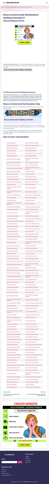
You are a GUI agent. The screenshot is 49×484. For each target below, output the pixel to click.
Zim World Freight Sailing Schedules (32, 387)
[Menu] (46, 2)
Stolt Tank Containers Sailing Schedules (33, 303)
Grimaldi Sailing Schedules (12, 324)
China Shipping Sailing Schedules (14, 206)
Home (3, 7)
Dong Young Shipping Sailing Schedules (15, 261)
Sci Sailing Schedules (29, 253)
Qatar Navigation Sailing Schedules (32, 228)
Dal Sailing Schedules (11, 242)
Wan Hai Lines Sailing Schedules (32, 362)
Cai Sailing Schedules (11, 184)
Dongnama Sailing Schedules (13, 267)
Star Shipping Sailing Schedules (31, 299)
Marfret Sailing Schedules (30, 148)
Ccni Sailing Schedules (11, 200)
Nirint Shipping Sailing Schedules (32, 181)
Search (20, 462)
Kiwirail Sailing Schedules (12, 360)
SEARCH (4, 459)
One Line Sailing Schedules (30, 197)
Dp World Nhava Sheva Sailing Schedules (15, 270)
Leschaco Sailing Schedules (12, 370)
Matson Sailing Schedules (30, 155)
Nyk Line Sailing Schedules (30, 187)
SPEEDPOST (27, 462)
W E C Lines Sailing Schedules (31, 360)
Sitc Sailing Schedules (29, 282)
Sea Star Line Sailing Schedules (31, 258)
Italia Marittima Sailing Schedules (14, 354)
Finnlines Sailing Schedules (12, 292)
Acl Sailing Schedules (11, 142)
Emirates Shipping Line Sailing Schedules (15, 279)
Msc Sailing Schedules (29, 174)
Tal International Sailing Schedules (32, 314)
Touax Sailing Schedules (30, 331)
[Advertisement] (24, 54)
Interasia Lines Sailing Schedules (13, 347)
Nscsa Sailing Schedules (30, 184)
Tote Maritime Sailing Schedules (32, 329)
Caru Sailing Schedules (11, 197)
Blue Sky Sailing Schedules (12, 174)
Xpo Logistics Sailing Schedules (31, 379)
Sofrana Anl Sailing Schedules (31, 287)
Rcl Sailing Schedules (29, 231)
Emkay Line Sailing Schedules (13, 282)
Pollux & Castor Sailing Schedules (32, 223)
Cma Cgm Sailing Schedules (12, 209)
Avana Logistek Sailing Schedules (14, 162)
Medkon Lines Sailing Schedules (31, 162)
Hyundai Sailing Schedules (12, 344)
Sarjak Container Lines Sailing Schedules (33, 250)
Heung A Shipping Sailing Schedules (14, 339)
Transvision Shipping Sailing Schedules (33, 344)
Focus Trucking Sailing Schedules (13, 303)
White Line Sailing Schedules (31, 370)
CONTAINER (27, 460)
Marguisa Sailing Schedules (30, 150)
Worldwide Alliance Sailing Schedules (33, 376)
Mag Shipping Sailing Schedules (31, 142)
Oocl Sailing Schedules (30, 200)
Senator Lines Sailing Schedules (32, 270)
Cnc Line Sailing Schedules (12, 212)
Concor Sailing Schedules (12, 218)
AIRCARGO (27, 458)
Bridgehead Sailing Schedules (13, 179)
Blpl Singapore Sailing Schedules (13, 171)
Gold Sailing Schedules (11, 314)
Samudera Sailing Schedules (31, 248)
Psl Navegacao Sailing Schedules (32, 226)
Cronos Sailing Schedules (12, 228)
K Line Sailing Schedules (12, 362)
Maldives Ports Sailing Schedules (32, 145)
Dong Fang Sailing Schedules (13, 258)
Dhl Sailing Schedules (11, 253)
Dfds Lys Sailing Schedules (12, 250)
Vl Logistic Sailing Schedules (31, 357)
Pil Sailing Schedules (29, 221)
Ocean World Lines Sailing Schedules (33, 195)
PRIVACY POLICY (5, 473)
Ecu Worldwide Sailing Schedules (13, 276)
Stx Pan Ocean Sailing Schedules (32, 305)
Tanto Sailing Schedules (30, 317)
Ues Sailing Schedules (29, 352)
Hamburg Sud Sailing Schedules (13, 331)
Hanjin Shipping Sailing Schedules (14, 334)
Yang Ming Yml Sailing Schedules (32, 382)
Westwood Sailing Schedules (31, 367)
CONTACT (4, 471)
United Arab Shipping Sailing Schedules (33, 354)
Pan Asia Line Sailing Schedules (31, 209)
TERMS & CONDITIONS (6, 475)
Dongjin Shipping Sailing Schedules (14, 264)
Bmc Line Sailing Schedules (12, 176)
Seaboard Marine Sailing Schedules (32, 261)
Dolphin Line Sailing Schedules (13, 256)
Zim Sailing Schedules (29, 384)
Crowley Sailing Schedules (12, 231)
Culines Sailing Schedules (12, 239)
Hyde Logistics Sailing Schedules (13, 342)
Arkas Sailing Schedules (12, 155)
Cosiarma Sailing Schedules (12, 226)
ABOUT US (4, 469)
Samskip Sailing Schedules (30, 245)
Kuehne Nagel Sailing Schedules (13, 367)
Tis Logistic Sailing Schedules (31, 326)
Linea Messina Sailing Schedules (13, 376)
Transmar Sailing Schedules (31, 342)
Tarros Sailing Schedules (30, 320)
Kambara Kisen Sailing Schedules (13, 357)
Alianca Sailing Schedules (12, 145)
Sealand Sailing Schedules (30, 267)
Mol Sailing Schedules (29, 171)
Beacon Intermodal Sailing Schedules (14, 168)
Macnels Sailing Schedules (12, 382)
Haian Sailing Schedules (12, 329)
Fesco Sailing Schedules (12, 289)
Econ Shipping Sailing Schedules (13, 272)
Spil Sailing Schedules (29, 292)
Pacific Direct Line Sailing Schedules (32, 206)
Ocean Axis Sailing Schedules (31, 191)
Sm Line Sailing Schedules (30, 284)
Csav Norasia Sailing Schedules (13, 236)
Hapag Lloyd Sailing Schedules (13, 336)
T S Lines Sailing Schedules (30, 311)
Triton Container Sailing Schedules (32, 347)
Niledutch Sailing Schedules (31, 179)
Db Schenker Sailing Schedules (13, 245)
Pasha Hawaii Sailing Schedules (31, 216)
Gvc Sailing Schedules (11, 326)
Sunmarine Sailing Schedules (31, 308)
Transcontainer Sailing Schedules (32, 339)
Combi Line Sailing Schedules (13, 216)
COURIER (27, 456)
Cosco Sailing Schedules (12, 223)
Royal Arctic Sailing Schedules (31, 236)
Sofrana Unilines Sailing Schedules (32, 289)
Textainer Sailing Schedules (31, 324)
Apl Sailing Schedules (11, 153)
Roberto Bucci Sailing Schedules (32, 234)
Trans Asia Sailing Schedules (31, 336)
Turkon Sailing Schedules (30, 349)
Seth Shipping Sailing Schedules (32, 272)
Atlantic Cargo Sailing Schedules (13, 159)
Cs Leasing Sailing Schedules (13, 234)
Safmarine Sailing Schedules (31, 239)
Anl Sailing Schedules (11, 150)
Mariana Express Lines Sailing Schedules (33, 153)
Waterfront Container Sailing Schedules (33, 365)
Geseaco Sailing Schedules (12, 308)
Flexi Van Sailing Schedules (12, 295)
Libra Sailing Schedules (11, 373)
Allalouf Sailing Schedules (12, 148)
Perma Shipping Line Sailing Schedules (33, 218)
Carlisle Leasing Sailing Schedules (14, 195)
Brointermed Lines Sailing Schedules (14, 181)
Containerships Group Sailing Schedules (15, 221)
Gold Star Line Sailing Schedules (13, 317)
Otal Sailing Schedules (30, 203)
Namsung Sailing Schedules (31, 176)
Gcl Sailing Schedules (11, 305)
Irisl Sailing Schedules (11, 352)
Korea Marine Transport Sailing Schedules (15, 365)
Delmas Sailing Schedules (12, 248)
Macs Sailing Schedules (12, 384)
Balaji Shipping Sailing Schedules (13, 164)
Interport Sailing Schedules (12, 349)
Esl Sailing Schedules (11, 284)
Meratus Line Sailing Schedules (31, 164)
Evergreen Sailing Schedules (12, 287)
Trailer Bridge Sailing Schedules (31, 334)
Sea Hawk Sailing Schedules (31, 256)
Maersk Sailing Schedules (12, 387)
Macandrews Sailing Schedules (13, 379)
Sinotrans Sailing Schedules (31, 279)
